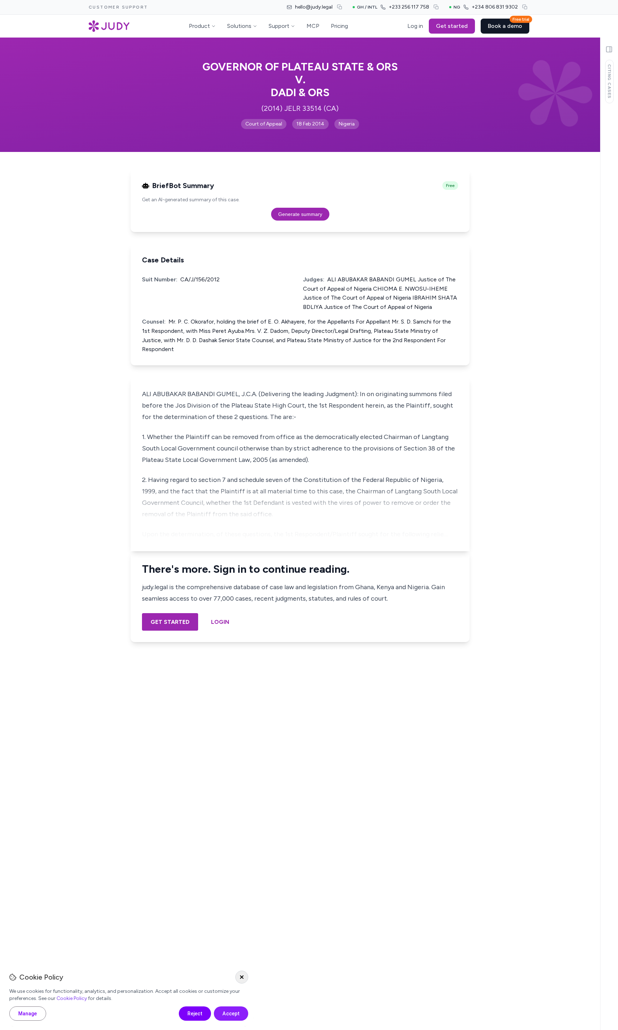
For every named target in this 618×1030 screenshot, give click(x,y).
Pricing (339, 26)
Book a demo (508, 24)
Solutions (239, 26)
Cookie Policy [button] (72, 998)
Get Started (170, 622)
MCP (312, 26)
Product (199, 26)
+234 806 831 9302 (495, 7)
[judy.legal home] (109, 26)
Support (279, 26)
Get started (452, 26)
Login (220, 622)
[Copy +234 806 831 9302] (525, 7)
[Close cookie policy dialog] (241, 977)
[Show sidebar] (609, 49)
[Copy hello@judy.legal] (339, 7)
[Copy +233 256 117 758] (436, 7)
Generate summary (300, 214)
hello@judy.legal (314, 7)
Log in (415, 26)
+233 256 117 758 (409, 7)
